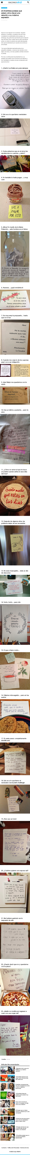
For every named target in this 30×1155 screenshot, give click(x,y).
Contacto (4, 1147)
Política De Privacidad (13, 1147)
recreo (15, 2)
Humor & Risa (4, 7)
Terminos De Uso (24, 1147)
